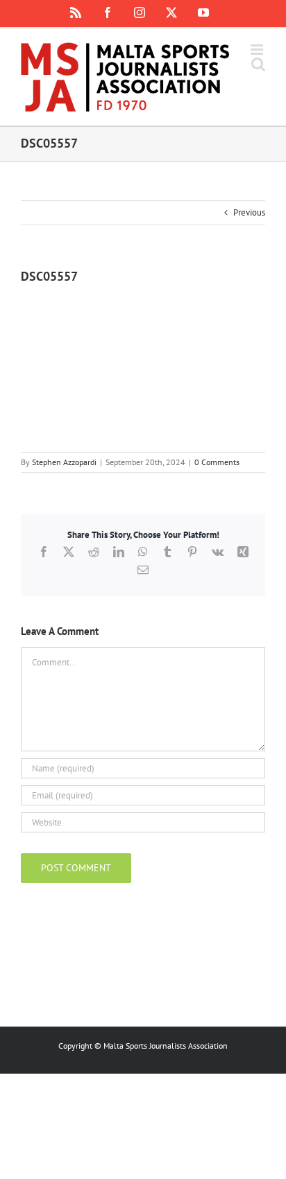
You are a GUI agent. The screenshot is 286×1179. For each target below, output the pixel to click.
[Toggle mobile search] (258, 64)
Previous (249, 212)
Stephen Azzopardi (64, 462)
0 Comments (216, 462)
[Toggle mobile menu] (258, 49)
